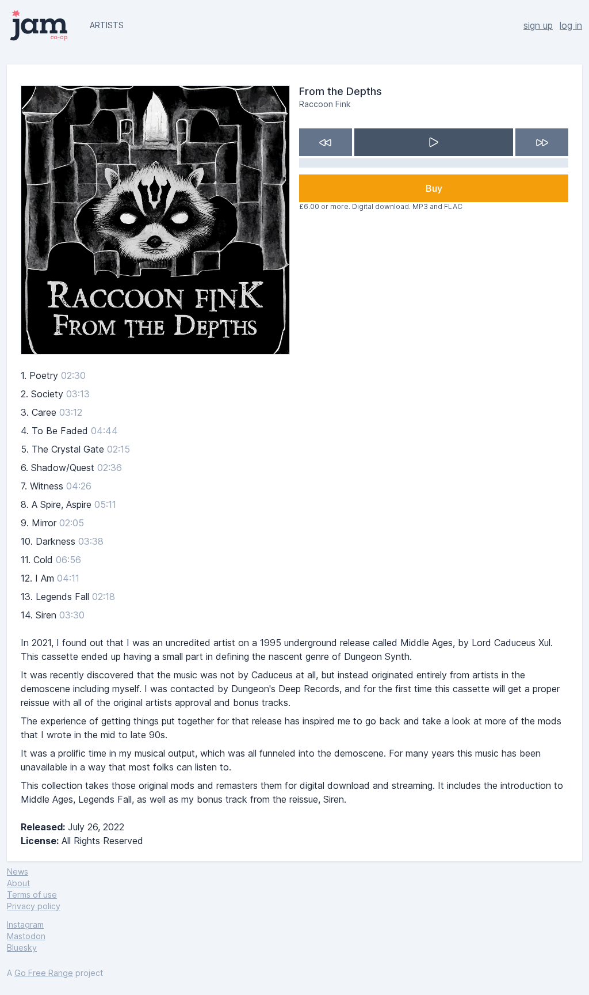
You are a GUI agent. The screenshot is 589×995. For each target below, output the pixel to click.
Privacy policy (33, 906)
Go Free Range (43, 973)
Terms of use (32, 894)
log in (571, 25)
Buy (434, 188)
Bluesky (22, 947)
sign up (538, 25)
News (17, 871)
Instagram (25, 924)
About (18, 883)
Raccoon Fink (325, 104)
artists (107, 25)
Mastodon (26, 936)
